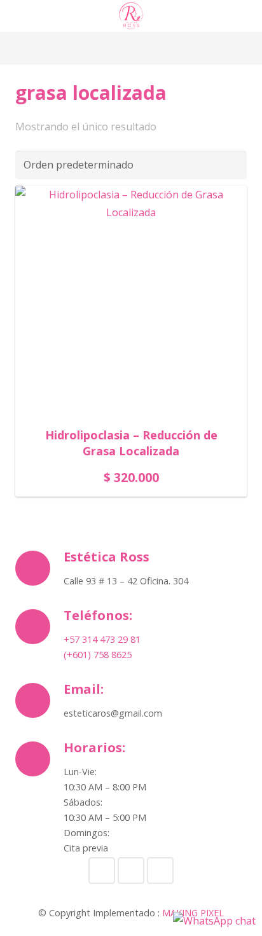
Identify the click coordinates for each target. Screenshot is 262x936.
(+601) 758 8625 (98, 655)
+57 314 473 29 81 (102, 639)
